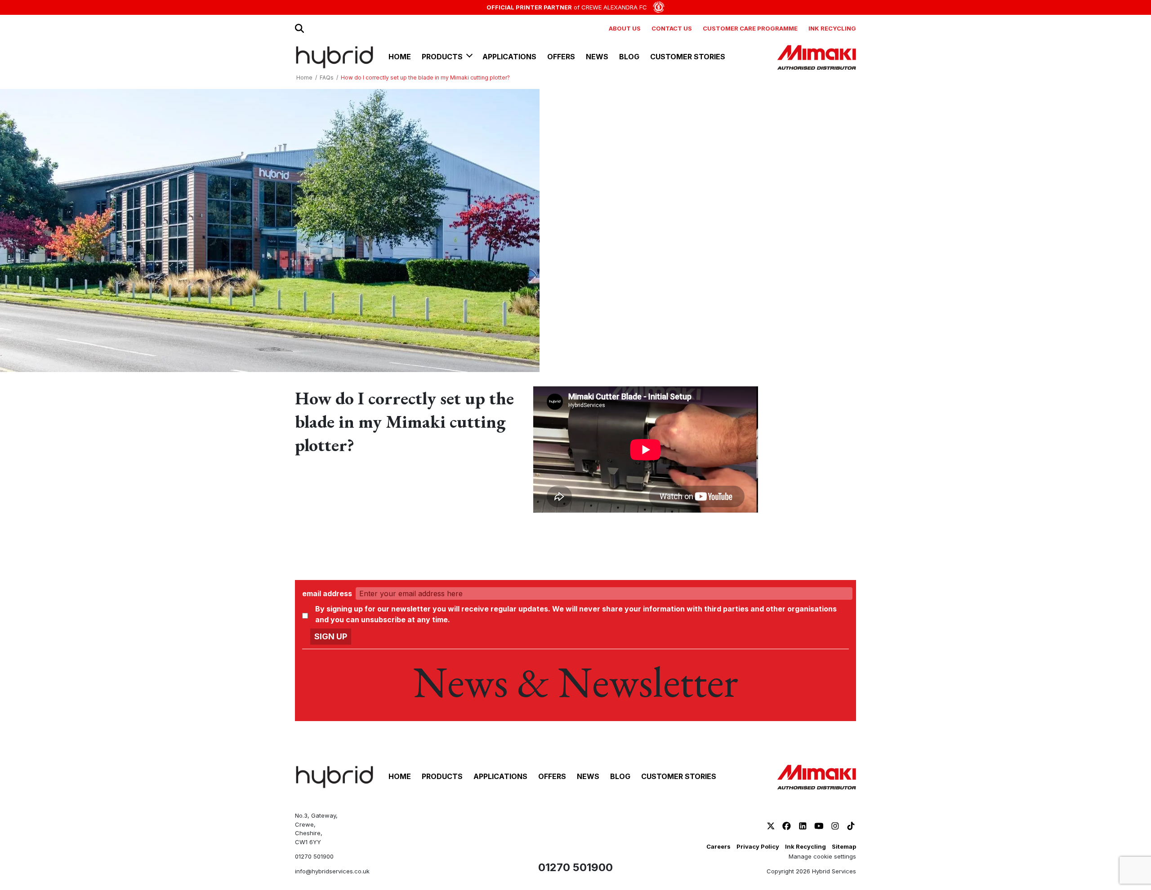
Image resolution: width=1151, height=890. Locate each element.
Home (304, 77)
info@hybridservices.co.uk (332, 871)
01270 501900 (314, 856)
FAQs (327, 77)
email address (327, 593)
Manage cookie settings (822, 856)
